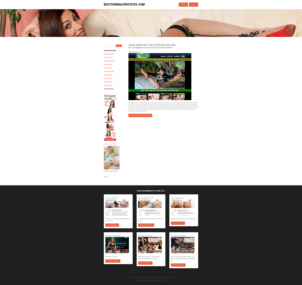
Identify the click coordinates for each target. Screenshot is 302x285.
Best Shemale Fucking (109, 54)
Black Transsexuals (108, 57)
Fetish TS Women (108, 64)
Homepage (183, 4)
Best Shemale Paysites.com (157, 280)
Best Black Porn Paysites (178, 235)
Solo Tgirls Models (108, 81)
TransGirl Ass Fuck (108, 85)
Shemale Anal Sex (108, 75)
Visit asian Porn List (145, 263)
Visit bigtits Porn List (113, 261)
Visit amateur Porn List (146, 225)
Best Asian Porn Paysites (145, 235)
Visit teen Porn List (112, 225)
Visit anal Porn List (178, 223)
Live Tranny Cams (108, 68)
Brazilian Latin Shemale (109, 61)
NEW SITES (193, 4)
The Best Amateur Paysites (145, 198)
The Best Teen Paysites (111, 198)
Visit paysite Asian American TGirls (140, 115)
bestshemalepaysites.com (124, 4)
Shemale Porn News (109, 88)
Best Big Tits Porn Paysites (113, 235)
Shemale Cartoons (108, 78)
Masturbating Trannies (109, 71)
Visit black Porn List (178, 265)
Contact (106, 176)
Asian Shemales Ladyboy (110, 50)
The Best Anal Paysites (177, 198)
